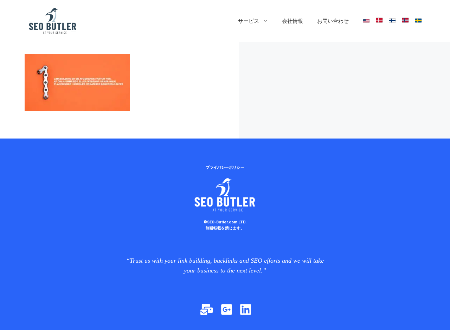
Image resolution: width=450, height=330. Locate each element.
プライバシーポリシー (225, 167)
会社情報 (292, 21)
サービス (248, 21)
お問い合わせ (333, 21)
